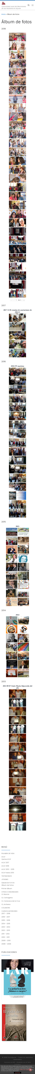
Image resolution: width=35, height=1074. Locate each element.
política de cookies (24, 1069)
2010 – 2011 (5, 937)
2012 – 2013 (5, 930)
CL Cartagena (7, 898)
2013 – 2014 (5, 927)
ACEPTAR (17, 1072)
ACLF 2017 (5, 862)
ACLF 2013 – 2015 (7, 869)
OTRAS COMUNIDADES (9, 892)
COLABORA (5, 908)
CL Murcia (5, 894)
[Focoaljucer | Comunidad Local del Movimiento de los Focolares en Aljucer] (3, 3)
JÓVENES (4, 879)
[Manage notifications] (30, 1069)
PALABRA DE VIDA (7, 853)
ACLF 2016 (5, 866)
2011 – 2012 (5, 934)
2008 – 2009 (6, 944)
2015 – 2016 (5, 920)
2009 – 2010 (5, 940)
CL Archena (5, 904)
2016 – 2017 (5, 917)
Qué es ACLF (6, 859)
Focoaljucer (12, 1057)
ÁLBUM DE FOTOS (7, 883)
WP (14, 1062)
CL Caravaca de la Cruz (10, 901)
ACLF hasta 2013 (7, 873)
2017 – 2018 (5, 913)
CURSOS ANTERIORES (9, 911)
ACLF (3, 857)
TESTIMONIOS (6, 876)
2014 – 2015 (5, 924)
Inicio (3, 14)
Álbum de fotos (7, 885)
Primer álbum (6, 888)
